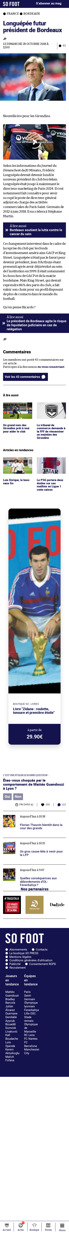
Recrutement (17, 967)
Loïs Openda (10, 1044)
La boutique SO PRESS (23, 953)
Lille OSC (30, 1013)
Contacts (42, 949)
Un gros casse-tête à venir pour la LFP (28, 839)
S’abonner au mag (48, 3)
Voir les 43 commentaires (22, 377)
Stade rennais (29, 1019)
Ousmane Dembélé (11, 1015)
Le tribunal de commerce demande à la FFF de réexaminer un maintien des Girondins (51, 413)
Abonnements (18, 949)
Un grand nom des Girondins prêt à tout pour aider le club (17, 408)
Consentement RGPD (42, 964)
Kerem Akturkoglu (12, 1051)
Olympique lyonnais (31, 1004)
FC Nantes (31, 1038)
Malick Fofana (9, 1058)
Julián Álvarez (10, 1008)
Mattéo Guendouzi (12, 993)
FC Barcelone (30, 1044)
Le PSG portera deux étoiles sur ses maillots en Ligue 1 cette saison (50, 464)
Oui (7, 797)
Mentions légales (20, 957)
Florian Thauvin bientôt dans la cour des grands (30, 814)
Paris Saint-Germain (29, 995)
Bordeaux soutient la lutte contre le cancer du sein (36, 232)
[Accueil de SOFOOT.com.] (11, 4)
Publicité (15, 964)
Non (18, 797)
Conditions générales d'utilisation (30, 960)
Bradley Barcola (10, 1001)
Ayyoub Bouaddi (10, 1022)
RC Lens (29, 1035)
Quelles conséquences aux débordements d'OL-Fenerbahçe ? (31, 868)
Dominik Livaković (11, 1029)
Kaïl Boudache (11, 1036)
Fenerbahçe (31, 1010)
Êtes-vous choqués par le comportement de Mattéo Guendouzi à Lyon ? (33, 784)
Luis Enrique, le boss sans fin (16, 461)
